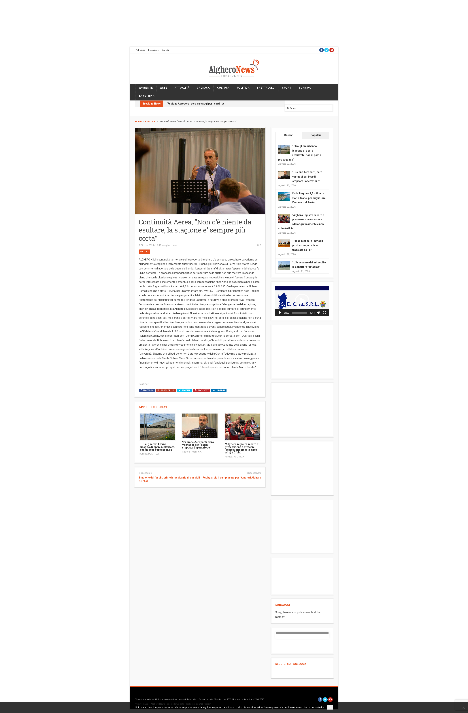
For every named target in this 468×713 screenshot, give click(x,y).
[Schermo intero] (324, 312)
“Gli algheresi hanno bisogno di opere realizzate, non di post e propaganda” (157, 446)
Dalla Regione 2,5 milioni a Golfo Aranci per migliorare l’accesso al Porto (309, 198)
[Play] (280, 312)
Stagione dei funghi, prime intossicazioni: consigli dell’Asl (169, 479)
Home (138, 121)
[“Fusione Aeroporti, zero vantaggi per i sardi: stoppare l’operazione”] (199, 425)
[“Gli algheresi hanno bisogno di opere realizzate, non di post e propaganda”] (157, 426)
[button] (302, 301)
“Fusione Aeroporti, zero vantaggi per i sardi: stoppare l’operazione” (208, 103)
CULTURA (223, 87)
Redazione (153, 50)
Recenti (288, 135)
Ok (330, 707)
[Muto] (318, 312)
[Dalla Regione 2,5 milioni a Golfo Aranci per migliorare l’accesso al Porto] (284, 196)
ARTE (163, 87)
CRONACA (203, 87)
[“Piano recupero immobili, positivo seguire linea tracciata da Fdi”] (284, 242)
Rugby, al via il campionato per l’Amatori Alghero (232, 477)
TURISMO (305, 87)
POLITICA (243, 87)
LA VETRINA (146, 95)
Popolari (315, 135)
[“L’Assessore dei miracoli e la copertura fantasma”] (284, 265)
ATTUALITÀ (182, 87)
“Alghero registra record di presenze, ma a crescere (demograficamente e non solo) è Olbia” (242, 448)
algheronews (171, 245)
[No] (463, 708)
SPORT (286, 87)
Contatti (165, 50)
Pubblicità (140, 50)
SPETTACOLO (266, 87)
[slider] (299, 313)
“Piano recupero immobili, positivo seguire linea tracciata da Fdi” (308, 245)
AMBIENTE (146, 87)
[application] (302, 301)
